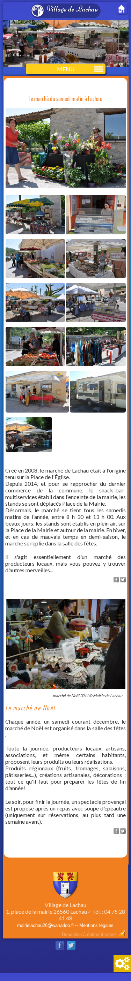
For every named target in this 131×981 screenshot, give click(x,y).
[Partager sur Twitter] (123, 580)
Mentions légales (96, 925)
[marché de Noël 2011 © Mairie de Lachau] (65, 690)
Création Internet (99, 934)
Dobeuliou (72, 934)
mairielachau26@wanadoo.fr (45, 925)
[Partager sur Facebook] (116, 580)
